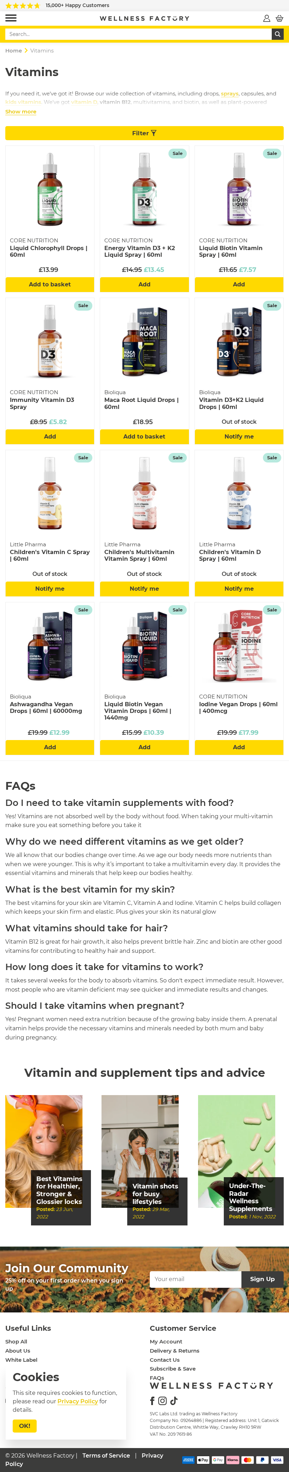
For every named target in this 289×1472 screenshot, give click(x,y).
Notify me (239, 436)
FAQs (157, 1378)
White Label (21, 1360)
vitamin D (84, 102)
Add (144, 284)
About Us (17, 1351)
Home (13, 50)
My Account (166, 1342)
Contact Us (165, 1360)
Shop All (16, 1342)
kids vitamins (23, 102)
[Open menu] (11, 18)
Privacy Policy (77, 1401)
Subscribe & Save (173, 1369)
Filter (141, 133)
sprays (230, 93)
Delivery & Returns (174, 1351)
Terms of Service (106, 1455)
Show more (20, 111)
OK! (24, 1425)
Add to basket (50, 284)
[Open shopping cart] (279, 18)
